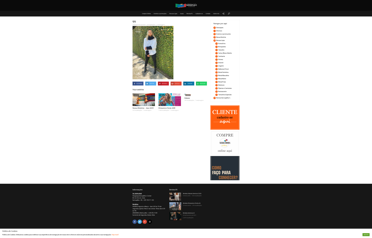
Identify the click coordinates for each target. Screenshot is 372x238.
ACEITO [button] (366, 234)
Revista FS (190, 13)
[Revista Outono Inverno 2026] (175, 197)
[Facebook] (135, 222)
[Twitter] (140, 222)
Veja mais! (115, 235)
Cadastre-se (199, 13)
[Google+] (145, 222)
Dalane (187, 98)
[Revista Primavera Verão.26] (175, 206)
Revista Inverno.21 (189, 213)
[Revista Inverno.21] (175, 216)
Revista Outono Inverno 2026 (192, 193)
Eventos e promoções (160, 13)
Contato (208, 13)
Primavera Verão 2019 (166, 108)
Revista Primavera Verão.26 (191, 203)
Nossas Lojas (173, 13)
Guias (182, 13)
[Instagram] (150, 222)
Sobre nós (216, 13)
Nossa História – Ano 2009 (143, 108)
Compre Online (146, 13)
